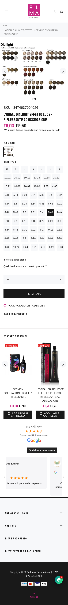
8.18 (33, 221)
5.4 (50, 195)
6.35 (41, 203)
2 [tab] (35, 99)
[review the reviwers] (51, 472)
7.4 (42, 212)
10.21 (56, 177)
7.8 (7, 221)
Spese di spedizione (27, 130)
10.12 (27, 177)
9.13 (7, 238)
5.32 (41, 195)
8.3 (59, 221)
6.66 (50, 203)
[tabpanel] (34, 69)
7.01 (59, 203)
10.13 (37, 177)
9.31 (50, 238)
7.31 (33, 212)
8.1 (15, 221)
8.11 (24, 221)
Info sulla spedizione (14, 259)
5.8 (15, 203)
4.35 (46, 186)
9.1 (42, 229)
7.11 (7, 212)
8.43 (15, 229)
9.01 (24, 229)
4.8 (7, 195)
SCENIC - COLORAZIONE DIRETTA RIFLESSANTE (17, 393)
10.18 (46, 177)
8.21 (34, 247)
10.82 (37, 186)
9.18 (15, 238)
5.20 (24, 195)
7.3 (24, 212)
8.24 (25, 247)
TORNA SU (34, 597)
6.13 (42, 247)
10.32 (27, 186)
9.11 (50, 229)
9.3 (42, 238)
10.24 (16, 247)
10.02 (17, 177)
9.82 (59, 238)
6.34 (33, 203)
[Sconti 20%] (17, 364)
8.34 (7, 229)
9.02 (33, 229)
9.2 (24, 238)
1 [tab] (33, 99)
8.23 (41, 221)
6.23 (24, 203)
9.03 (60, 247)
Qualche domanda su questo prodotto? (25, 266)
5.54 (7, 203)
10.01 (7, 177)
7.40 (50, 212)
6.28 (51, 247)
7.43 (59, 212)
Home (4, 25)
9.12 (59, 229)
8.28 (50, 221)
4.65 (54, 186)
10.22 (7, 186)
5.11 (15, 195)
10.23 (17, 186)
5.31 (33, 195)
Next (63, 71)
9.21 (33, 238)
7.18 (15, 212)
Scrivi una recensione (42, 450)
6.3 (7, 247)
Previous (5, 71)
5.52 (59, 195)
